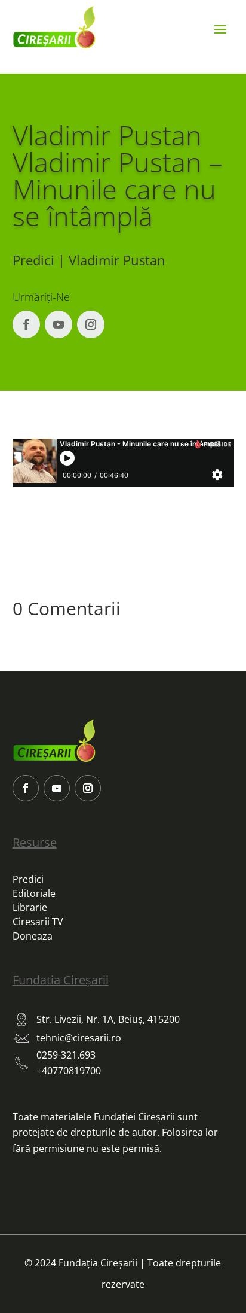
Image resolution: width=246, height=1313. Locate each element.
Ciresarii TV (38, 921)
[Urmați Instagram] (90, 324)
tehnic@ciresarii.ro (78, 1037)
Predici (28, 879)
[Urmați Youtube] (58, 324)
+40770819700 (68, 1070)
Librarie (30, 907)
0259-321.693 (66, 1055)
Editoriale (34, 893)
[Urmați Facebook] (26, 324)
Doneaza (33, 936)
